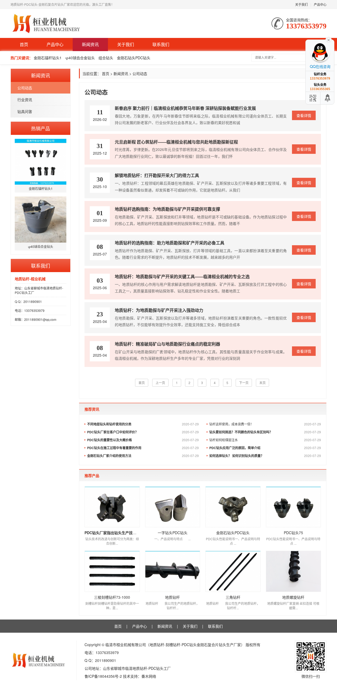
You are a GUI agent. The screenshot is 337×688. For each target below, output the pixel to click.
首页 (24, 44)
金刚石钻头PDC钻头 (133, 57)
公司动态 (24, 87)
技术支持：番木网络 (139, 676)
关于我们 (301, 4)
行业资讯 (24, 99)
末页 (262, 382)
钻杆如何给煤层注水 (265, 440)
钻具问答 (24, 111)
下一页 (244, 382)
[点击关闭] (328, 39)
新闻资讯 (90, 44)
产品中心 (320, 4)
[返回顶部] (328, 98)
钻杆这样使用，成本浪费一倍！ (265, 424)
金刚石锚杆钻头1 (48, 57)
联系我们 (160, 44)
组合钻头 (105, 57)
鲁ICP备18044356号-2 (103, 676)
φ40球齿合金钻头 (80, 57)
